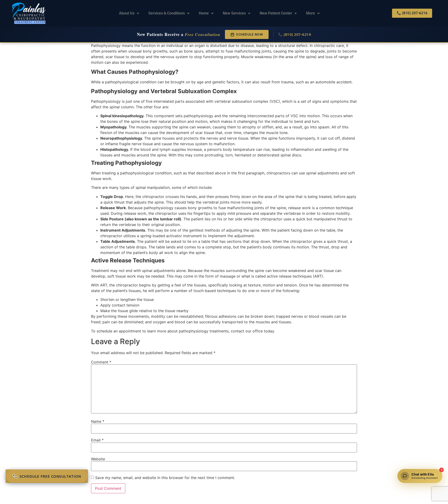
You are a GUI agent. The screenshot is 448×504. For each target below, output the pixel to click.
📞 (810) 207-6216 (294, 34)
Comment (101, 362)
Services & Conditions (166, 13)
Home (204, 13)
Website (98, 459)
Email (97, 440)
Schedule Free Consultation (50, 476)
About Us (126, 13)
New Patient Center (276, 13)
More (310, 13)
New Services (234, 13)
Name (97, 421)
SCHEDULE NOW (249, 34)
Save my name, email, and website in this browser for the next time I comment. (165, 477)
